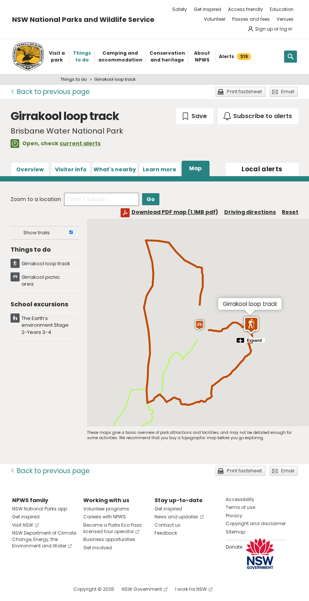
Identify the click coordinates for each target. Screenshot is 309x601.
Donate (234, 547)
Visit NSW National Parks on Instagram (35, 589)
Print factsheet (244, 91)
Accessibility (240, 499)
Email (287, 91)
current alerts (80, 143)
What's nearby (114, 169)
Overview (30, 169)
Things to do (73, 79)
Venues (285, 19)
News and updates (176, 516)
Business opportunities (109, 539)
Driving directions (250, 212)
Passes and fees (251, 19)
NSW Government (142, 589)
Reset (290, 212)
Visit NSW (22, 525)
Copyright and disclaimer (256, 523)
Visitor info (71, 169)
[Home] (28, 56)
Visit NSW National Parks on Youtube (51, 589)
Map (195, 168)
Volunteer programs (106, 509)
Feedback (165, 533)
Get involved (97, 547)
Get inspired (207, 9)
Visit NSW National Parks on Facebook (19, 589)
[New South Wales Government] (260, 553)
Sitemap (235, 532)
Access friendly (245, 9)
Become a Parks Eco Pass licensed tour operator (112, 528)
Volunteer (214, 19)
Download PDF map (175, 212)
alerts (262, 169)
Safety (179, 9)
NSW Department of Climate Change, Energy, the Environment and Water (44, 539)
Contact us (167, 525)
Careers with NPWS (104, 516)
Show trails (36, 232)
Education (282, 9)
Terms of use (240, 507)
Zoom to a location (36, 199)
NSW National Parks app (39, 509)
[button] (251, 325)
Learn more (159, 169)
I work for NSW (191, 589)
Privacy (234, 515)
